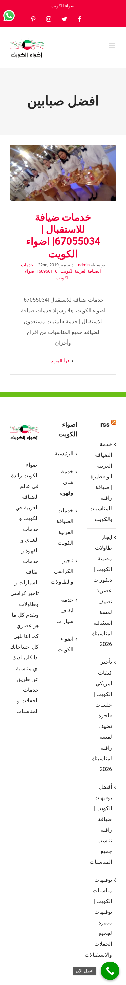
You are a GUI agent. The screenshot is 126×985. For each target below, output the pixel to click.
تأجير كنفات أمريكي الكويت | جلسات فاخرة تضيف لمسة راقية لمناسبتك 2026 (102, 715)
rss (105, 424)
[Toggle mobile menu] (112, 45)
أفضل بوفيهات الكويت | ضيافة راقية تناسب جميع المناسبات (101, 824)
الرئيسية (64, 453)
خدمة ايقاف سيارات (64, 610)
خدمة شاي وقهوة (66, 482)
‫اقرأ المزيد (61, 360)
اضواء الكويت (65, 644)
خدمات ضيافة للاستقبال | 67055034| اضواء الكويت (63, 173)
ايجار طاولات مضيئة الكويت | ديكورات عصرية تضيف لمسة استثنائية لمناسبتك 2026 (102, 590)
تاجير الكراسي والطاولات (62, 571)
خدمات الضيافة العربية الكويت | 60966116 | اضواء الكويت (61, 271)
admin (84, 264)
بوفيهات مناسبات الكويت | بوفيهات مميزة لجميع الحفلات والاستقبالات (101, 917)
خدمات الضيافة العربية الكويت (64, 526)
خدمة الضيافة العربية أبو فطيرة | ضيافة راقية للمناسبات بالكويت (101, 481)
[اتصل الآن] (110, 971)
